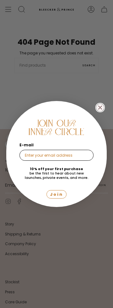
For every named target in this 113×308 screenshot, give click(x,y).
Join (56, 194)
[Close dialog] (100, 108)
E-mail (26, 145)
